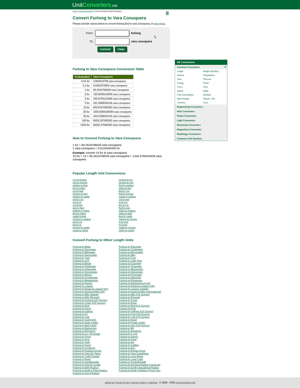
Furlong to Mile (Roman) (86, 297)
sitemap (153, 382)
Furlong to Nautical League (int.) (90, 289)
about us (109, 382)
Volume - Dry (209, 99)
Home (75, 11)
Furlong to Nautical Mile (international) (140, 291)
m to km (123, 225)
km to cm (124, 205)
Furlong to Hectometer (85, 272)
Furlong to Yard (81, 258)
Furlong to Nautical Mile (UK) (89, 291)
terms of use (123, 382)
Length (180, 71)
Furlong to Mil (126, 328)
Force (179, 87)
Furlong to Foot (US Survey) (134, 314)
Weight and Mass (211, 71)
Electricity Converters (189, 125)
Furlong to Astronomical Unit (134, 283)
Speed (180, 91)
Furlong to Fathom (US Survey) (136, 311)
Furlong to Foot (127, 258)
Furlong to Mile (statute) (86, 294)
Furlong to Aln (126, 342)
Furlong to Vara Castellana (133, 353)
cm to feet (78, 191)
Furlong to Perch (82, 308)
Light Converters (186, 120)
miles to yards (126, 230)
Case (205, 102)
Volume (180, 75)
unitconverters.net (185, 382)
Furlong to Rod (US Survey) (134, 306)
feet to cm (124, 191)
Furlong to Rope (128, 303)
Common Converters (188, 67)
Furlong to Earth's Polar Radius (90, 370)
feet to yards (125, 216)
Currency (181, 102)
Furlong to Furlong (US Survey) (90, 300)
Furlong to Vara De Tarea (86, 353)
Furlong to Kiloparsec (130, 280)
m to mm (123, 222)
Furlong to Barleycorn (85, 328)
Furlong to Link (81, 317)
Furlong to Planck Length (86, 365)
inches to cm (126, 180)
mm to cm (78, 199)
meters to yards (81, 196)
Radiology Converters (189, 134)
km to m (77, 225)
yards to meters (127, 196)
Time (205, 87)
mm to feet (78, 208)
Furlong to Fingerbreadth (132, 362)
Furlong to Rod (81, 306)
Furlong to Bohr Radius (85, 367)
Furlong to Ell (80, 314)
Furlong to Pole (127, 308)
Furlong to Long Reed (131, 356)
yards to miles (80, 230)
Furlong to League (83, 286)
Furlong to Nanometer (85, 255)
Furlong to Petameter (84, 266)
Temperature (208, 75)
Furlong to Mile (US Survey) (134, 294)
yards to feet (79, 216)
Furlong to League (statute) (134, 289)
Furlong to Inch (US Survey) (134, 325)
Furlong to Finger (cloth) (132, 322)
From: (89, 33)
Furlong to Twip (81, 342)
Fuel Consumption (185, 95)
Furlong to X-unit (128, 334)
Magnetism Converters (189, 129)
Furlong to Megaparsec (85, 280)
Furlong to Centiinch (84, 348)
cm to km (77, 205)
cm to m (77, 202)
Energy (180, 83)
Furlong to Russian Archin (87, 351)
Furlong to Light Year (130, 261)
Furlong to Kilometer (130, 246)
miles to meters (127, 211)
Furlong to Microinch (84, 331)
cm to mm (124, 199)
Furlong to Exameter (130, 263)
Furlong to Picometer (130, 275)
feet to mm (124, 208)
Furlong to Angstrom (130, 331)
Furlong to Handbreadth (86, 362)
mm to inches (80, 182)
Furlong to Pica (81, 339)
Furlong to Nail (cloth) (85, 325)
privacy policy (139, 382)
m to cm (123, 202)
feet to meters (126, 185)
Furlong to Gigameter (84, 269)
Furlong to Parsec (82, 283)
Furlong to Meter (82, 246)
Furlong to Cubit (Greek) (86, 356)
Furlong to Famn (82, 345)
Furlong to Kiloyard (129, 297)
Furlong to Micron (82, 275)
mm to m (77, 222)
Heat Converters (186, 111)
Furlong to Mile (127, 255)
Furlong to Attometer (130, 277)
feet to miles (79, 213)
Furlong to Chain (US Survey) (89, 303)
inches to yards (81, 227)
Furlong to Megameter (131, 269)
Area (179, 79)
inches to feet (80, 194)
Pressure (207, 79)
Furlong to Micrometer (131, 252)
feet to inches (126, 194)
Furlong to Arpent (128, 336)
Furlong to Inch (81, 261)
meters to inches (128, 219)
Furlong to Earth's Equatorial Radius (139, 367)
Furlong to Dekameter (131, 272)
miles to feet (125, 213)
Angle (205, 91)
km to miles (79, 188)
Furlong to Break (82, 263)
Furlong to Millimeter (84, 252)
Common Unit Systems (189, 138)
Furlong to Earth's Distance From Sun (139, 370)
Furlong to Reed (82, 359)
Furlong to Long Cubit (131, 359)
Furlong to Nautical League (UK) (137, 286)
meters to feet (80, 185)
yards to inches (127, 227)
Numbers (207, 95)
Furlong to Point (127, 339)
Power (206, 83)
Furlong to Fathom (83, 311)
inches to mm (126, 182)
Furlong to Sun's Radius (86, 373)
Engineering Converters (190, 106)
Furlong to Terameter (130, 266)
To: (91, 41)
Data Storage (183, 99)
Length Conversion (86, 11)
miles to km (125, 188)
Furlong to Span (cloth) (85, 322)
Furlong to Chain (128, 300)
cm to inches (80, 180)
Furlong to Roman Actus (132, 351)
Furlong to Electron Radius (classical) (139, 365)
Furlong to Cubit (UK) (84, 320)
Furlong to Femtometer (85, 277)
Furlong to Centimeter (131, 249)
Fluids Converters (186, 116)
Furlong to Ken (127, 348)
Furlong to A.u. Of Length (86, 334)
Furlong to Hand (128, 320)
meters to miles (81, 211)
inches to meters (82, 219)
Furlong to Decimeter (84, 249)
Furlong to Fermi (82, 336)
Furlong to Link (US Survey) (134, 317)
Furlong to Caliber (129, 345)
